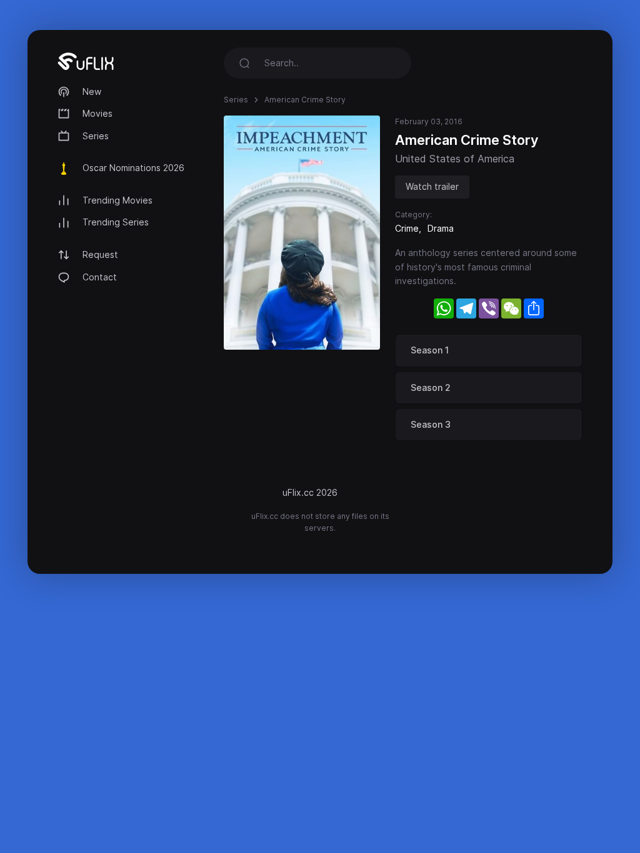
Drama (441, 228)
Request (100, 254)
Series (95, 136)
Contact (99, 277)
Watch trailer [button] (432, 186)
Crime (407, 228)
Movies (97, 113)
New (91, 91)
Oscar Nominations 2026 (133, 167)
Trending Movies (117, 200)
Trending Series (115, 222)
